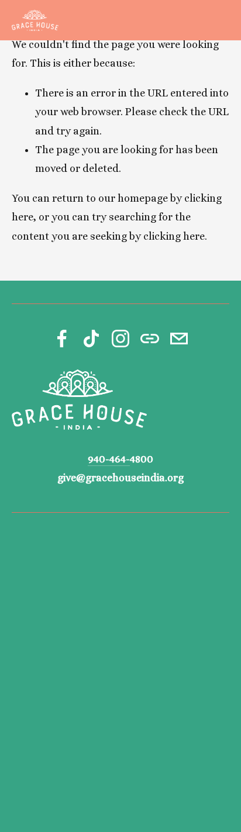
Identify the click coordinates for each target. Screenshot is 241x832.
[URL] (149, 338)
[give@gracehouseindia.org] (179, 338)
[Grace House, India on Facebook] (62, 338)
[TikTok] (91, 338)
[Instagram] (120, 338)
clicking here (174, 236)
